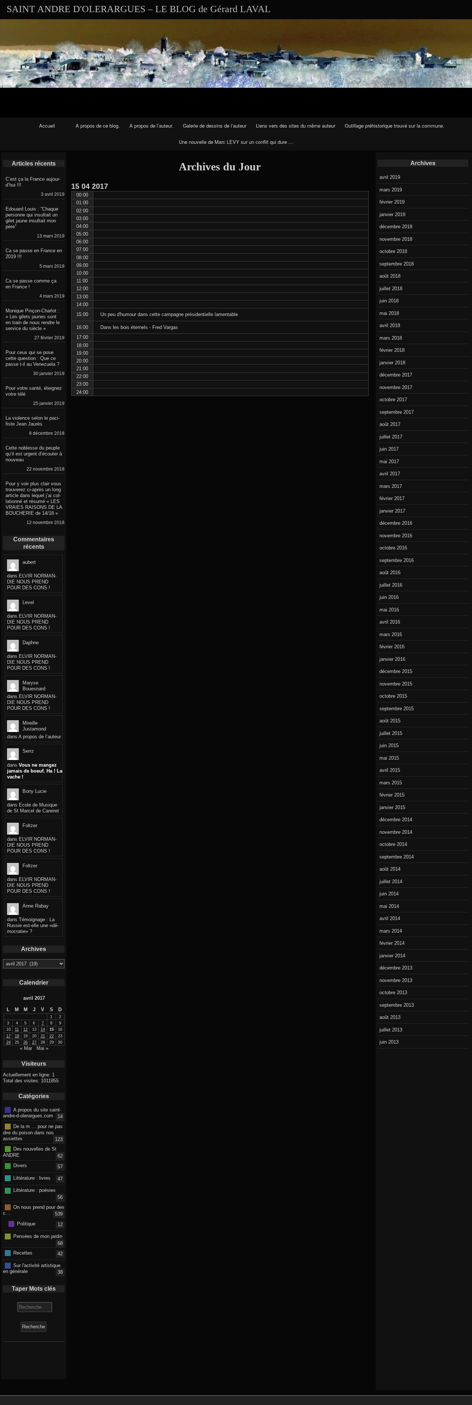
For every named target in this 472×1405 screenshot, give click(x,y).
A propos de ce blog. (98, 125)
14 (43, 1029)
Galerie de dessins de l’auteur (214, 125)
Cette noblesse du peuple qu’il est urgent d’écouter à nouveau (34, 453)
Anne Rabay (35, 906)
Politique (26, 1224)
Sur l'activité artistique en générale (31, 1268)
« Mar (26, 1048)
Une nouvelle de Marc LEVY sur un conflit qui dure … (236, 141)
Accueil (47, 125)
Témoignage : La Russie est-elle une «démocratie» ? (33, 925)
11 (17, 1029)
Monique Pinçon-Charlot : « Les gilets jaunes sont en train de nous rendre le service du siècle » (33, 319)
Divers (20, 1165)
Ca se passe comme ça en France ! (31, 283)
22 (51, 1036)
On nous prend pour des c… (34, 1210)
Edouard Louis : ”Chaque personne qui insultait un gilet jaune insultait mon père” (32, 217)
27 (34, 1042)
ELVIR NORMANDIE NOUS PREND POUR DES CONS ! (31, 581)
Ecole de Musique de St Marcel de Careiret (33, 807)
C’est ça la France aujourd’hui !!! (33, 182)
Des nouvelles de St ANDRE (29, 1152)
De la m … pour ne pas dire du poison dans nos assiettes (33, 1132)
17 (8, 1036)
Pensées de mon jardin (37, 1236)
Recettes (22, 1253)
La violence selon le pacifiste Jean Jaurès (33, 421)
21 (43, 1036)
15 (51, 1029)
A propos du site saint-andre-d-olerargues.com (32, 1112)
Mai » (42, 1048)
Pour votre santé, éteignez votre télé (34, 391)
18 (17, 1036)
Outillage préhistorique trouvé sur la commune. (394, 125)
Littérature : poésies (34, 1190)
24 (8, 1042)
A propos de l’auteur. (151, 125)
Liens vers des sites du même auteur (295, 125)
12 (25, 1029)
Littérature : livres (32, 1178)
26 (25, 1042)
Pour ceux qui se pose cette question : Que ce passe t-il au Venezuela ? (32, 358)
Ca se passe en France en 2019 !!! (34, 253)
